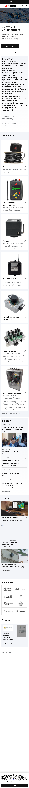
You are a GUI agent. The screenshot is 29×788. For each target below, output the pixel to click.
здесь (13, 779)
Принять (14, 785)
